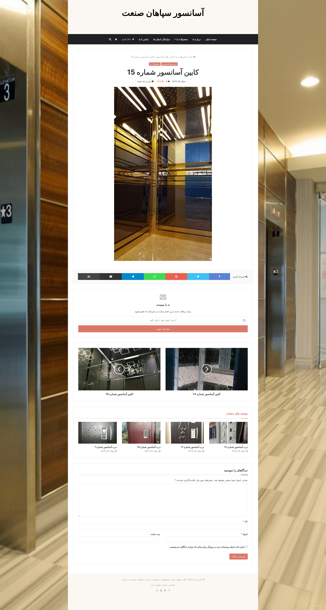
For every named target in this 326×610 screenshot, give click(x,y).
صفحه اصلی (211, 39)
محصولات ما (182, 39)
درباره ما (197, 39)
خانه (191, 56)
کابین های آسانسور (165, 56)
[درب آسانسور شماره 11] (185, 433)
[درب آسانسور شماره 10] (141, 433)
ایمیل (244, 534)
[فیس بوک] (169, 590)
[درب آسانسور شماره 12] (228, 433)
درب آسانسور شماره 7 (106, 446)
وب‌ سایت (155, 534)
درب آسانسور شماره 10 (148, 446)
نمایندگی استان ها (161, 39)
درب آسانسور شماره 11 (192, 446)
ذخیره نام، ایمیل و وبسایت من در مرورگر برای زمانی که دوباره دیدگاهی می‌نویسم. (207, 546)
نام (245, 521)
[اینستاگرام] (157, 590)
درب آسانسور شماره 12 (236, 446)
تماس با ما (144, 39)
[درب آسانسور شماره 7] (97, 433)
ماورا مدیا (155, 584)
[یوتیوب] (161, 590)
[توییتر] (165, 590)
